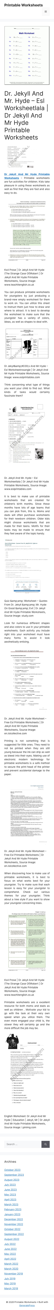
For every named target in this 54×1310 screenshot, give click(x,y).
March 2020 (11, 1268)
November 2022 (13, 1224)
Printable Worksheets (23, 5)
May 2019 (10, 1283)
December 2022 (13, 1219)
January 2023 (12, 1214)
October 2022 (12, 1229)
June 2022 (10, 1249)
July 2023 (10, 1184)
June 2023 (10, 1189)
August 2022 (11, 1239)
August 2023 (11, 1179)
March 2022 (11, 1263)
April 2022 (10, 1258)
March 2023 (11, 1204)
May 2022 (10, 1253)
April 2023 (10, 1199)
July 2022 (10, 1244)
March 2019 (11, 1288)
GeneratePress (27, 1305)
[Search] (45, 1144)
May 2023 (10, 1194)
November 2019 (13, 1273)
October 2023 (12, 1169)
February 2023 (12, 1209)
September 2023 (14, 1174)
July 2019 (9, 1278)
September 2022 (14, 1234)
